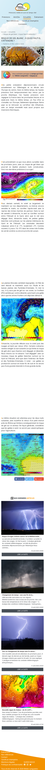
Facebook (20, 479)
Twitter (30, 479)
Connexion (22, 24)
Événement (38, 17)
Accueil (3, 32)
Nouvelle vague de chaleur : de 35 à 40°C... (17, 710)
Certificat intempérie (30, 21)
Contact (4, 757)
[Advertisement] (22, 136)
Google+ (40, 479)
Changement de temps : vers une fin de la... (18, 595)
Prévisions (6, 17)
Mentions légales (8, 762)
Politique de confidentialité (11, 764)
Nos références (13, 21)
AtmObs (16, 17)
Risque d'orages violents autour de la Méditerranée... (21, 536)
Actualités (27, 17)
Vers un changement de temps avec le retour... (19, 651)
